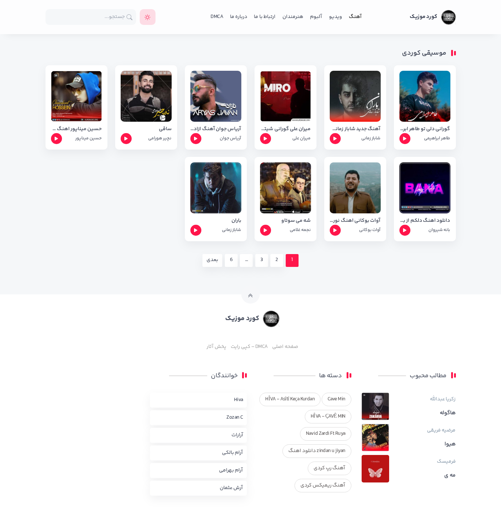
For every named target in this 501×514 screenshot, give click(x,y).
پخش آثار (216, 347)
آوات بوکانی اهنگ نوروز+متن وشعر (355, 221)
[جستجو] (129, 17)
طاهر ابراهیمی (437, 138)
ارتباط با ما (264, 17)
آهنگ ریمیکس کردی (322, 485)
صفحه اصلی (285, 347)
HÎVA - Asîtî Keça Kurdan (290, 399)
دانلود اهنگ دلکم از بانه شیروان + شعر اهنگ (424, 221)
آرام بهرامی (231, 470)
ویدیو (335, 17)
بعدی (212, 260)
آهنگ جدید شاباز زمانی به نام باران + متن (355, 129)
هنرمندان (292, 17)
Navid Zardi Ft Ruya (325, 434)
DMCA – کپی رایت (249, 347)
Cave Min (336, 399)
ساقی (165, 129)
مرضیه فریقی (441, 430)
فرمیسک (446, 462)
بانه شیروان (439, 230)
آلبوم (316, 17)
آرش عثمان (231, 488)
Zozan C (234, 418)
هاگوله (448, 413)
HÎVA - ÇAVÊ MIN (328, 416)
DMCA (217, 17)
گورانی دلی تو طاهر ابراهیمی (424, 129)
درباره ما (238, 17)
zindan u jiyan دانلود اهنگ (316, 451)
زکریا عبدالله (443, 399)
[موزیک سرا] (148, 17)
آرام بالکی (232, 453)
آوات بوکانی (369, 230)
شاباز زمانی (370, 138)
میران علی (301, 138)
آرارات (237, 435)
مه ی (450, 475)
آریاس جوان (230, 138)
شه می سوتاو (296, 221)
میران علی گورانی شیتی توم (285, 129)
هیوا (450, 444)
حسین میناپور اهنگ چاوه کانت (76, 129)
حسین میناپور (88, 138)
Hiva (238, 400)
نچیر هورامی (159, 138)
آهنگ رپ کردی (329, 468)
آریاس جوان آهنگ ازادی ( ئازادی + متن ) (215, 129)
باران (236, 221)
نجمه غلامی (300, 230)
